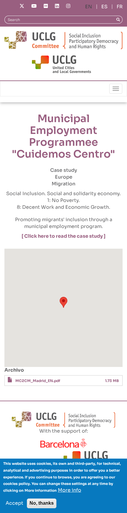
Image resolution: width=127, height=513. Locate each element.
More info (69, 490)
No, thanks (42, 503)
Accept (14, 503)
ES (104, 7)
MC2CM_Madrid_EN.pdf (37, 380)
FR (120, 7)
